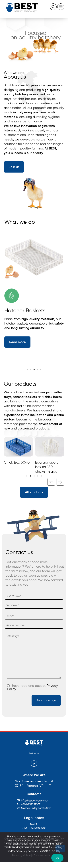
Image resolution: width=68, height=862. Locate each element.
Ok (57, 857)
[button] (60, 6)
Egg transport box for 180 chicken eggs (15, 466)
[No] (60, 848)
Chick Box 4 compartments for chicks (47, 466)
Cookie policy (50, 851)
